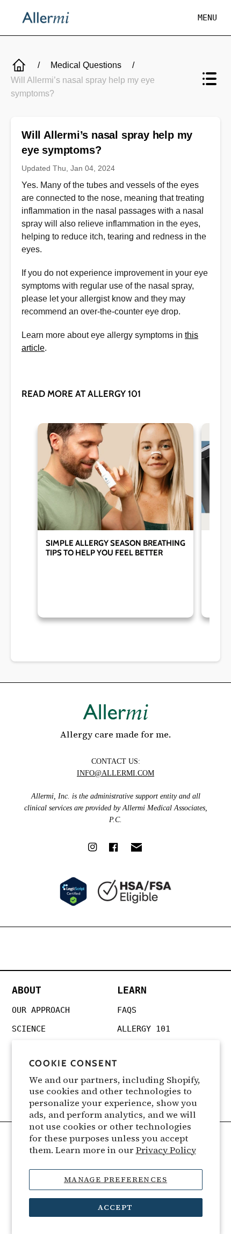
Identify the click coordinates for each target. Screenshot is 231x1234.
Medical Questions (85, 65)
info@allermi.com (115, 773)
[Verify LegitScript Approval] (73, 891)
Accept (115, 1207)
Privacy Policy (166, 1150)
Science (29, 1029)
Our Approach (41, 1010)
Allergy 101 (143, 1029)
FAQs (126, 1010)
